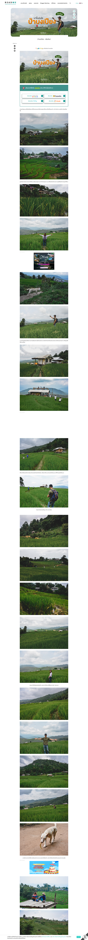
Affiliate (53, 3)
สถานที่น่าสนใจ (24, 3)
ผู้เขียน (30, 3)
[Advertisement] (44, 426)
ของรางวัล (36, 3)
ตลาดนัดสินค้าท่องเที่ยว (62, 3)
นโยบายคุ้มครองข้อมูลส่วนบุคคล (59, 936)
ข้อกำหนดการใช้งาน (46, 936)
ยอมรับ (78, 937)
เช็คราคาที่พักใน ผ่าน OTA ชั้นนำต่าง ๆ (39, 88)
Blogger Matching (44, 3)
